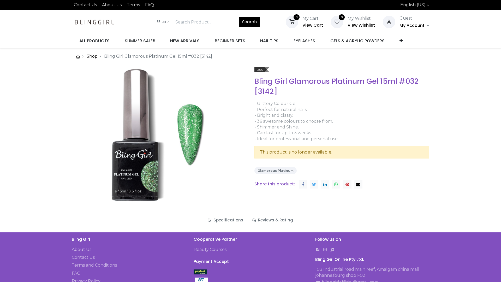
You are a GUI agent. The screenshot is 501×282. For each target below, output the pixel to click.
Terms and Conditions (94, 265)
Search (249, 22)
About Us (112, 4)
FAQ (149, 4)
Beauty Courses (210, 249)
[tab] (226, 220)
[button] (163, 22)
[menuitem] (94, 41)
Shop (92, 56)
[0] (292, 21)
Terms (133, 4)
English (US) (413, 4)
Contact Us (85, 4)
